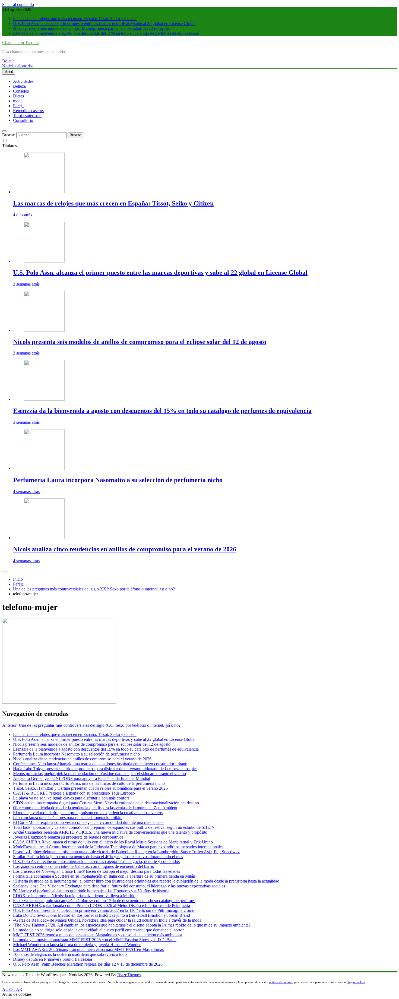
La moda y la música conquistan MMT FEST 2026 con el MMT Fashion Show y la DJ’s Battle (94, 939)
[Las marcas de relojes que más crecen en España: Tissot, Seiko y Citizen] (44, 191)
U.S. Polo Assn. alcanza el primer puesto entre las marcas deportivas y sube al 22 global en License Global (104, 23)
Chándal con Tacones (20, 42)
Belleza (19, 86)
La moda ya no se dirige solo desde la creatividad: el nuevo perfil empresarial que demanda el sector (98, 930)
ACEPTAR (12, 989)
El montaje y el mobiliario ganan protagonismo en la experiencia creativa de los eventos (88, 812)
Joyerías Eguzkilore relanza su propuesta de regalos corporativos (68, 837)
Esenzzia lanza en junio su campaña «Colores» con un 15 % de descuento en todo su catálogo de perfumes (104, 900)
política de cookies (281, 982)
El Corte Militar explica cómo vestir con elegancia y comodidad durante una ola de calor (88, 822)
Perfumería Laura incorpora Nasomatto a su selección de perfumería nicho (118, 479)
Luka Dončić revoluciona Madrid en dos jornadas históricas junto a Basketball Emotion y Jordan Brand (101, 915)
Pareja (18, 105)
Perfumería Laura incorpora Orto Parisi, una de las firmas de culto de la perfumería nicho (89, 783)
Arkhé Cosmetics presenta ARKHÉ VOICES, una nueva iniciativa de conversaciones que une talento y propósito (110, 832)
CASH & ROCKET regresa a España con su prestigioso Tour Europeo (74, 793)
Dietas (18, 96)
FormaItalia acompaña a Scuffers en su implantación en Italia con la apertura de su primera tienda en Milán (104, 876)
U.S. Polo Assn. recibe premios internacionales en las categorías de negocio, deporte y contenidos (96, 861)
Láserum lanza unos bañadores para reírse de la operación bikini (67, 817)
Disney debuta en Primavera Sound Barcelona (52, 959)
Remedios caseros (28, 110)
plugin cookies (356, 982)
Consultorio (23, 120)
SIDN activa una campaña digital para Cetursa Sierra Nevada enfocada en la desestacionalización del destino (106, 803)
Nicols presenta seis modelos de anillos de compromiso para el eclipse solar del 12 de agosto (91, 28)
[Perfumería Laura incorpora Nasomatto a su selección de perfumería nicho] (44, 468)
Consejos (21, 91)
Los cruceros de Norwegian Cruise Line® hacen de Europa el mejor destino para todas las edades (96, 871)
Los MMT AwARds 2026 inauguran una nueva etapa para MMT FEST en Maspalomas (88, 949)
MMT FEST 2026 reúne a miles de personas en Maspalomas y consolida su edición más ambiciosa (97, 934)
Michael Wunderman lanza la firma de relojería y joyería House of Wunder (77, 944)
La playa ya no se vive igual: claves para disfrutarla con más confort (71, 798)
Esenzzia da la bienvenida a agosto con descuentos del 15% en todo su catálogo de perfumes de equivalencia (106, 33)
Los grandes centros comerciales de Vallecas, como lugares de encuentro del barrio (83, 866)
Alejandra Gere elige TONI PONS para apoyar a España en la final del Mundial (81, 778)
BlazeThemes (129, 974)
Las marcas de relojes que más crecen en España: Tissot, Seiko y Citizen (75, 18)
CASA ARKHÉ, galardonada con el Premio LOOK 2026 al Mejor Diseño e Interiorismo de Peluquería (101, 905)
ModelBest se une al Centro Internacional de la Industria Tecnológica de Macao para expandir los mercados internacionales (118, 847)
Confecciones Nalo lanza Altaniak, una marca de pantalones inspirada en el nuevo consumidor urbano (100, 763)
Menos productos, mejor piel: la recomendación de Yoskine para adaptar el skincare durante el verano (99, 773)
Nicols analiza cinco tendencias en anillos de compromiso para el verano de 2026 (124, 549)
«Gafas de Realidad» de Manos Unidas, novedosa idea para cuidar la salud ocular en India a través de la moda (107, 920)
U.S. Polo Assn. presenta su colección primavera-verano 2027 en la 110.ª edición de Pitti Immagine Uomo (103, 910)
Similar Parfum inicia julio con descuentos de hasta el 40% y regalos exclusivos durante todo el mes (98, 856)
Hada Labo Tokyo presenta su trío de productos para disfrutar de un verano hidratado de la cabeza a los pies (105, 768)
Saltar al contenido (18, 4)
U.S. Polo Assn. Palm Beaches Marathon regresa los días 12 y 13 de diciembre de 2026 (88, 964)
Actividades (23, 81)
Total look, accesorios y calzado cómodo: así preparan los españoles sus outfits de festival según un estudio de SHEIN (114, 827)
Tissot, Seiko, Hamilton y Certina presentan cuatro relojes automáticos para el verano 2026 (90, 788)
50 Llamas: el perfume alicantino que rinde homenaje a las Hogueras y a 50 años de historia (91, 891)
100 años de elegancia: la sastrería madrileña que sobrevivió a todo (70, 954)
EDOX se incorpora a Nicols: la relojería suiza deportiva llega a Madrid (74, 895)
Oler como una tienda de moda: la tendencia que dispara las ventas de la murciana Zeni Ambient (95, 807)
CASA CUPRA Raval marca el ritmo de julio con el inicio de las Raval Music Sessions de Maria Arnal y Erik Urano (113, 842)
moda (18, 101)
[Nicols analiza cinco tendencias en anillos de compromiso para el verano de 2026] (44, 537)
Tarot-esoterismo (27, 115)
